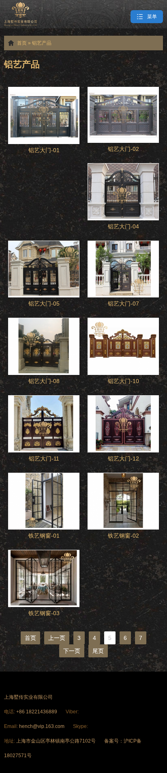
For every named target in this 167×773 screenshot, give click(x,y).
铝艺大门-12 (123, 458)
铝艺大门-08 (44, 381)
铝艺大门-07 (123, 303)
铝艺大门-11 (44, 458)
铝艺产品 (41, 43)
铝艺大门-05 (44, 303)
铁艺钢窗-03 (44, 613)
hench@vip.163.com (41, 726)
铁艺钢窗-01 (44, 535)
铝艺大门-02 (123, 149)
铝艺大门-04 (123, 226)
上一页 (56, 638)
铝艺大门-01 (44, 150)
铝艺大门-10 (123, 381)
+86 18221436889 (37, 712)
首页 (22, 43)
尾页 (98, 651)
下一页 (71, 651)
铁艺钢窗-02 (123, 535)
